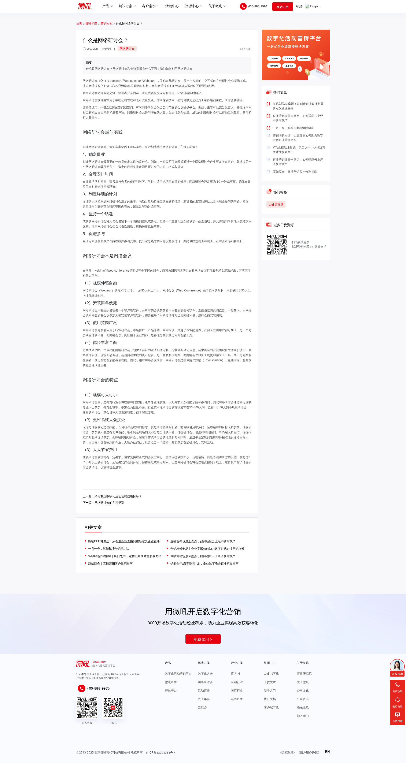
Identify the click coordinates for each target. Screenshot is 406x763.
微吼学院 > (92, 23)
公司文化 (303, 690)
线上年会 (204, 699)
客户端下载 (271, 707)
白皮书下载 (271, 673)
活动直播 (204, 690)
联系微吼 (303, 707)
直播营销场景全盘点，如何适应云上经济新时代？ (203, 541)
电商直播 (237, 699)
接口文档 (270, 699)
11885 (247, 49)
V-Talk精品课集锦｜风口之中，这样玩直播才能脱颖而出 (124, 556)
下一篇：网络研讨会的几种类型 (103, 502)
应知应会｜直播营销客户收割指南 (295, 171)
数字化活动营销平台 (178, 673)
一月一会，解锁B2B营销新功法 (293, 128)
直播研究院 (304, 673)
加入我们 (303, 716)
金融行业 (237, 682)
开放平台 (171, 690)
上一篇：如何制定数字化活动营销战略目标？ (112, 496)
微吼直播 (171, 682)
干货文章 (270, 682)
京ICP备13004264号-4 (161, 752)
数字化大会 (205, 673)
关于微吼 (303, 682)
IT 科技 (235, 673)
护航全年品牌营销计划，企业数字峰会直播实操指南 (204, 563)
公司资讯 (303, 699)
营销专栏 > (108, 23)
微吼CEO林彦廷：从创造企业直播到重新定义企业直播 (124, 541)
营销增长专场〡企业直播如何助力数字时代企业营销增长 (207, 548)
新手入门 (270, 690)
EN (327, 751)
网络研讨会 (205, 682)
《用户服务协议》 (309, 752)
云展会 (202, 707)
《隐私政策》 (287, 752)
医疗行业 (237, 690)
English (315, 6)
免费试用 (283, 7)
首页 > (80, 23)
